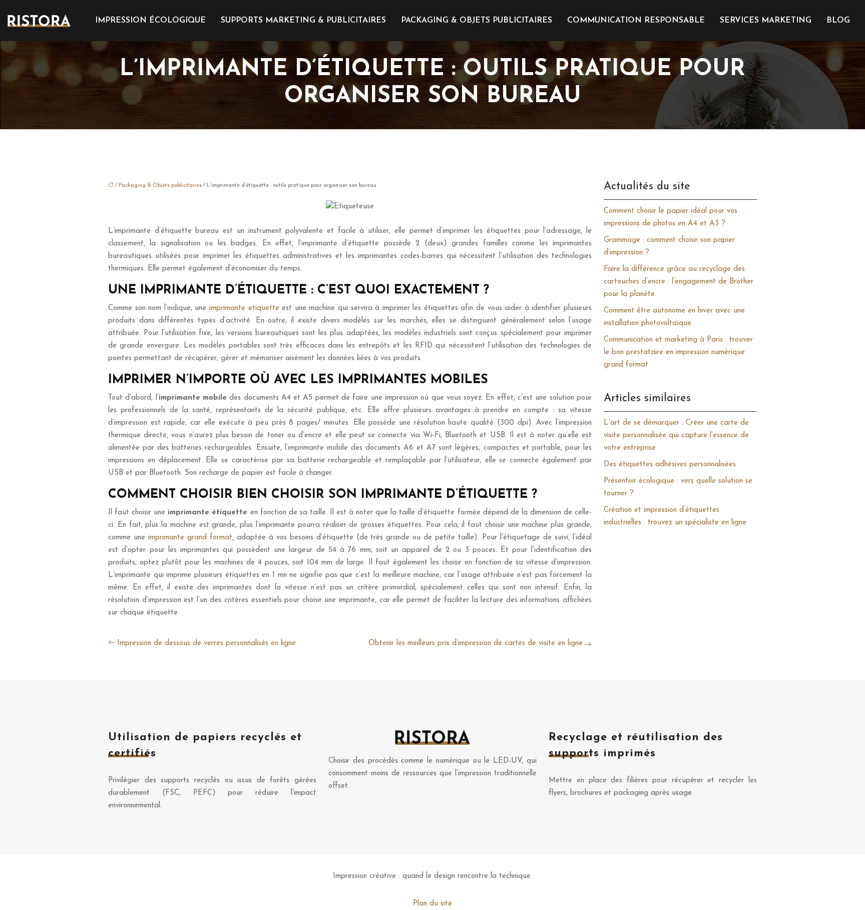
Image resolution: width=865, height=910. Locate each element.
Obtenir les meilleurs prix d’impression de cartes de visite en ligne (475, 643)
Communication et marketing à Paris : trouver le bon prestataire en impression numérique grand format (678, 352)
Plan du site (432, 903)
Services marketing (765, 21)
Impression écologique (150, 21)
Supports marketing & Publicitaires (303, 21)
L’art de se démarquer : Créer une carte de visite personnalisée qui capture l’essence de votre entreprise (676, 435)
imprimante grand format (190, 537)
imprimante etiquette (244, 308)
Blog (838, 21)
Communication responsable (636, 21)
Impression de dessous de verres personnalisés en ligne (206, 643)
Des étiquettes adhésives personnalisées (670, 464)
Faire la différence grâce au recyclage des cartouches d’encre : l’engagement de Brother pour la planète (678, 281)
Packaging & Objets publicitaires (476, 21)
